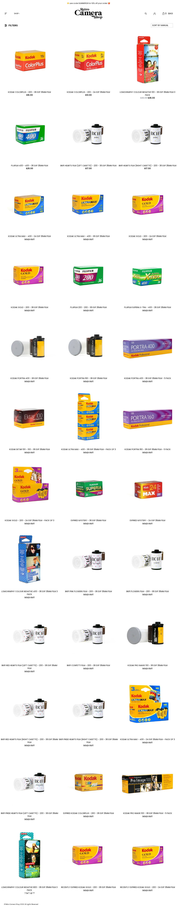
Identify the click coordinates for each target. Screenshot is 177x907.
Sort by (160, 25)
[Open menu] (5, 13)
